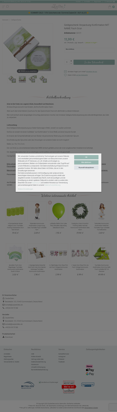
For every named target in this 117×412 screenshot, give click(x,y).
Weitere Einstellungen (25, 189)
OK (86, 157)
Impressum (36, 183)
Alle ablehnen (86, 162)
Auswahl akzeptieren (86, 167)
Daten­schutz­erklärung (52, 185)
